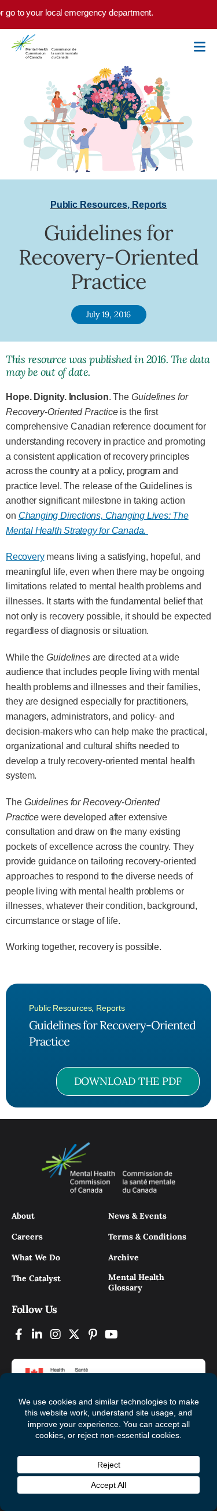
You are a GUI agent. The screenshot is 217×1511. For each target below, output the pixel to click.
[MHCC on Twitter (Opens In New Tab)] (74, 1334)
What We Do (36, 1257)
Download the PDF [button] (128, 1081)
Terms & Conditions (147, 1236)
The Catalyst (36, 1278)
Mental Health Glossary (136, 1282)
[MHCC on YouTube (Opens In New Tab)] (111, 1334)
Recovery (25, 557)
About (23, 1216)
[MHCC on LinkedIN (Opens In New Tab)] (37, 1334)
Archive (123, 1257)
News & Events (137, 1216)
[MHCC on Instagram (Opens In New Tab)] (55, 1334)
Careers (27, 1236)
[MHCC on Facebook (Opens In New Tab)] (18, 1334)
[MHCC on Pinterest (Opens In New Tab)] (93, 1334)
